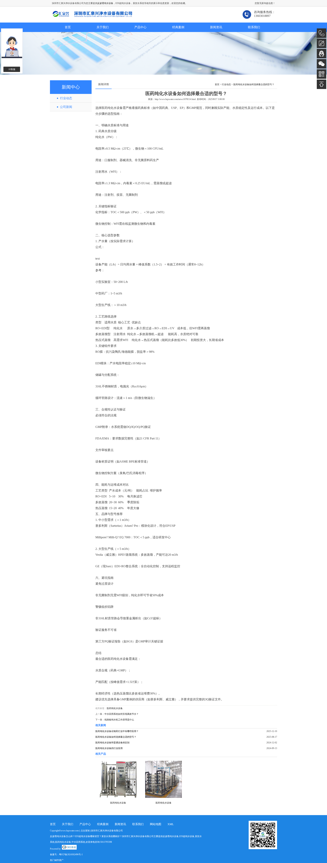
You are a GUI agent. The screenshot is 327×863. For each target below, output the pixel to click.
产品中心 (140, 27)
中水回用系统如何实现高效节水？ (121, 714)
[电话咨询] (321, 33)
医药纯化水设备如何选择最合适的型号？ (253, 84)
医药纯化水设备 (115, 708)
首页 (68, 27)
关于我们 (103, 27)
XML (170, 824)
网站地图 (155, 824)
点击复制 (85, 830)
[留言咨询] (321, 43)
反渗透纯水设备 (105, 3)
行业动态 (66, 98)
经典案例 (178, 27)
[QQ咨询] (321, 53)
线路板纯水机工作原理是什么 (119, 719)
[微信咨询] (321, 64)
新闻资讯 (216, 27)
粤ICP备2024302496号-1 (71, 854)
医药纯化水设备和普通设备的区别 (112, 742)
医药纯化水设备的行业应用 (109, 748)
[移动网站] (321, 74)
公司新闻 (66, 106)
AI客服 (11, 69)
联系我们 (254, 27)
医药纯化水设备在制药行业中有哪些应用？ (117, 731)
